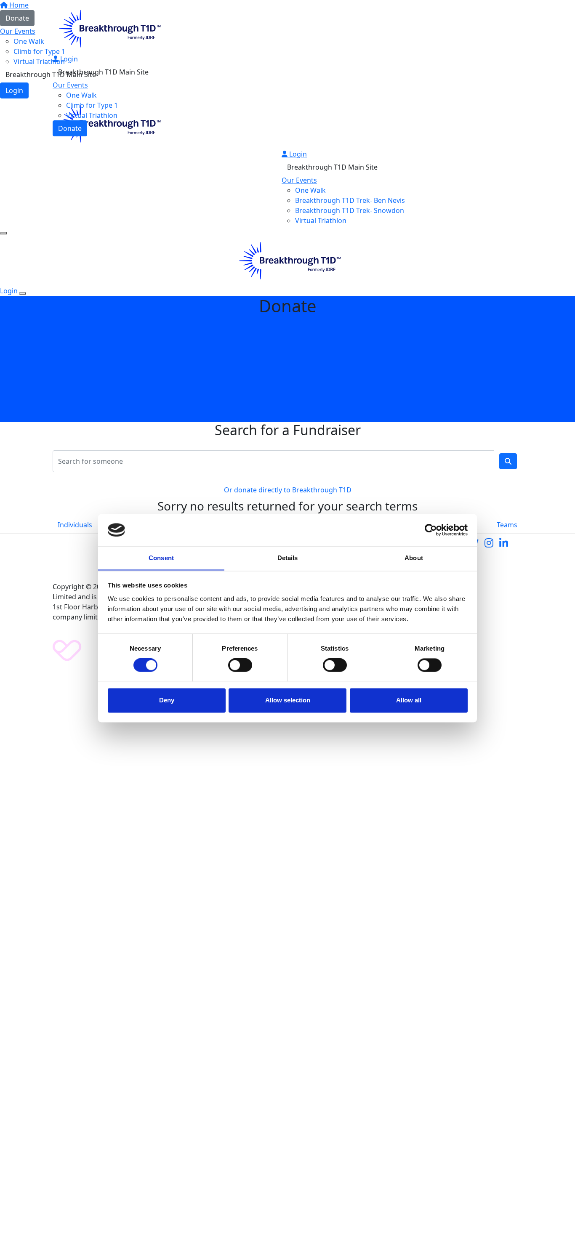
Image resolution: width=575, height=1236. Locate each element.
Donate (70, 128)
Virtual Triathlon (91, 115)
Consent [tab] (161, 557)
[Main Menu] (3, 233)
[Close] (22, 293)
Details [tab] (287, 557)
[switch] (240, 665)
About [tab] (414, 557)
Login (68, 59)
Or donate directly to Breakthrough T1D (287, 489)
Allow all (408, 700)
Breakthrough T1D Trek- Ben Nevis (350, 200)
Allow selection (287, 700)
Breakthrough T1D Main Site (103, 72)
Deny (166, 700)
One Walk (81, 95)
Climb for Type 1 (92, 105)
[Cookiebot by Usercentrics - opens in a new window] (431, 530)
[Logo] (107, 27)
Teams (507, 524)
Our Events (70, 85)
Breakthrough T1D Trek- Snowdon (349, 210)
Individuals (75, 524)
